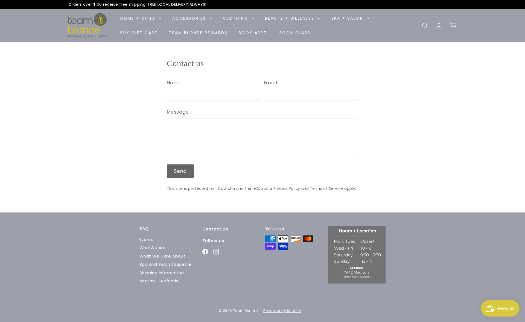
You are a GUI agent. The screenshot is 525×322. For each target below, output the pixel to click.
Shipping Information (161, 273)
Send (180, 171)
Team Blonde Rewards (198, 33)
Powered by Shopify (282, 310)
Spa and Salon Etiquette (165, 264)
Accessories (190, 18)
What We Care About (162, 256)
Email (270, 82)
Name (174, 82)
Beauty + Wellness (290, 18)
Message (178, 112)
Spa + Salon (348, 18)
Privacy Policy (286, 188)
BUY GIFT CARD (139, 33)
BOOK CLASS (295, 33)
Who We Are (152, 247)
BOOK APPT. (254, 33)
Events (146, 239)
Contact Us (215, 229)
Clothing (236, 18)
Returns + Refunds (159, 281)
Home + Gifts (138, 18)
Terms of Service (326, 188)
